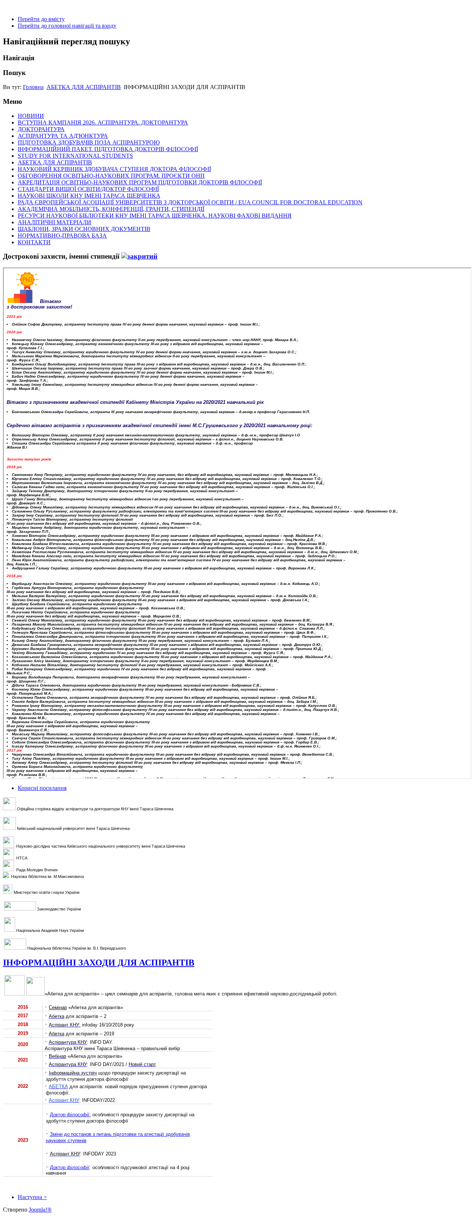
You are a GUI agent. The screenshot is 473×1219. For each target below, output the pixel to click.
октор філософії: (72, 1114)
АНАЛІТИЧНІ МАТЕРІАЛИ (54, 222)
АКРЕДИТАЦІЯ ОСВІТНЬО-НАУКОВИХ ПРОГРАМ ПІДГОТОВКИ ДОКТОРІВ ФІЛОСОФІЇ (140, 182)
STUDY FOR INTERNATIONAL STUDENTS (75, 156)
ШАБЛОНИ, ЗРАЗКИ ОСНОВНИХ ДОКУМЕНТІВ (84, 229)
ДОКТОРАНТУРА (41, 129)
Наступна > (32, 1197)
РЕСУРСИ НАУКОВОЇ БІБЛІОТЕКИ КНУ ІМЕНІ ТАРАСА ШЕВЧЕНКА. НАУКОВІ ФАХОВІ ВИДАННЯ (155, 215)
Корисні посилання (42, 788)
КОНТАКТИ (34, 242)
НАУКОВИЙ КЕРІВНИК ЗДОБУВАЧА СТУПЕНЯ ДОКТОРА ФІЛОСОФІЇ (114, 169)
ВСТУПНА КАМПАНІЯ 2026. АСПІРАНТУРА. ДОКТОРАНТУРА (103, 122)
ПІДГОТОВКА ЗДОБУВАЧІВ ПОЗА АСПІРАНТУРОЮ (89, 142)
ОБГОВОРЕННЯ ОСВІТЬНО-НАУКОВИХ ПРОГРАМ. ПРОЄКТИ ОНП (111, 176)
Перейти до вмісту (41, 19)
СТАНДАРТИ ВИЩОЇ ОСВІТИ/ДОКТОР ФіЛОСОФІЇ (88, 189)
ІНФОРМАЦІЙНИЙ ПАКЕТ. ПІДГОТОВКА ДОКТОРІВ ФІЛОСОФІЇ (108, 149)
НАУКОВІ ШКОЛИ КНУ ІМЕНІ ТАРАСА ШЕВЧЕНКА (89, 196)
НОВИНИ (31, 116)
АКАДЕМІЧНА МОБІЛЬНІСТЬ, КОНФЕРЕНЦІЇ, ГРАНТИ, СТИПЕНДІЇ (111, 209)
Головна (33, 87)
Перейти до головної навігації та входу (67, 26)
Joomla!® (40, 1209)
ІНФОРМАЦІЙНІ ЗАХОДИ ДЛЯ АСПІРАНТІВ (98, 962)
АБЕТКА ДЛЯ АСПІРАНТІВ (84, 87)
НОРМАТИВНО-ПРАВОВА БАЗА (62, 235)
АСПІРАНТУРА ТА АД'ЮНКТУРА (63, 136)
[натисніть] (139, 256)
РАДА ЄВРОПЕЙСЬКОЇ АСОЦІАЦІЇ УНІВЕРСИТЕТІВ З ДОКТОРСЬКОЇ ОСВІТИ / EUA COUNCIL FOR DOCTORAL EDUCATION (190, 202)
